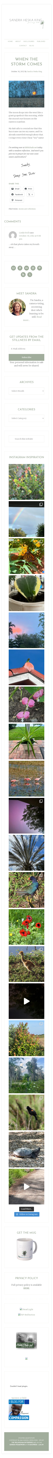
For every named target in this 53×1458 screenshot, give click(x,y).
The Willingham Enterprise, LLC (23, 1442)
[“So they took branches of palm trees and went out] (26, 853)
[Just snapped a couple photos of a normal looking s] (26, 816)
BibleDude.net (31, 147)
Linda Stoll (24, 232)
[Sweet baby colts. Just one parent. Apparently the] (26, 964)
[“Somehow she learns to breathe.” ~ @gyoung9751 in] (26, 1075)
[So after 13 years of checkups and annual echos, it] (26, 704)
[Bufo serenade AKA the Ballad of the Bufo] (26, 1001)
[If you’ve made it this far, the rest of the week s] (26, 1149)
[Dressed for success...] (26, 890)
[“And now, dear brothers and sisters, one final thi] (26, 482)
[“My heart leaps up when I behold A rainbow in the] (26, 519)
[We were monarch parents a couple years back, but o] (26, 556)
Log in (40, 1445)
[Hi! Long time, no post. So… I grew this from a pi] (26, 742)
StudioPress (32, 1445)
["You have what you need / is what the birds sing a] (26, 1112)
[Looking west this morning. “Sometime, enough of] (26, 630)
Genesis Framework (17, 1445)
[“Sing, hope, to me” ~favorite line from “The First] (26, 927)
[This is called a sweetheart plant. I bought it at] (26, 593)
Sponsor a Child (19, 1398)
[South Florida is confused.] (26, 1038)
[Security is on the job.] (26, 667)
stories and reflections (27, 209)
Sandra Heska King (26, 23)
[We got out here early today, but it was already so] (26, 779)
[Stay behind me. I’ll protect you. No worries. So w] (26, 1187)
